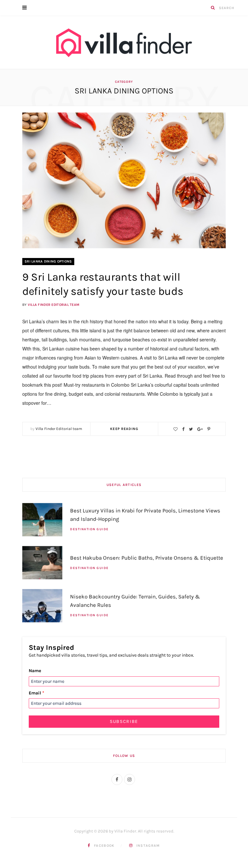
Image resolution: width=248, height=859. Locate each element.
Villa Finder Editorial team (53, 305)
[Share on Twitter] (191, 429)
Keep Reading (124, 429)
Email (36, 693)
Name (35, 670)
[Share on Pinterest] (208, 429)
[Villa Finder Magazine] (124, 44)
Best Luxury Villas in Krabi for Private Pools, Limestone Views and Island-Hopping (145, 514)
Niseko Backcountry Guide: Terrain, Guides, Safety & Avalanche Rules (135, 600)
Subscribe (124, 721)
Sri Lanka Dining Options (48, 261)
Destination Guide (89, 529)
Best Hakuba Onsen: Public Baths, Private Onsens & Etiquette (146, 557)
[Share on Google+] (200, 429)
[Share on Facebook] (183, 429)
